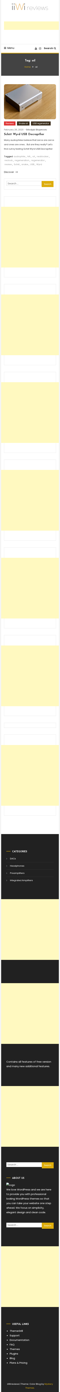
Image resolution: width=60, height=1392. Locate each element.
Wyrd (39, 164)
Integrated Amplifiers (21, 880)
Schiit (17, 164)
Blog (12, 1358)
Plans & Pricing (18, 1363)
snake (25, 164)
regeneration (22, 160)
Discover (9, 172)
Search (48, 48)
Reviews (10, 123)
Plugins (14, 1353)
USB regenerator (41, 123)
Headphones (17, 865)
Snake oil (23, 123)
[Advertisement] (32, 25)
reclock (8, 160)
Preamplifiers (17, 873)
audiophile (19, 156)
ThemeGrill (16, 1331)
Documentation (19, 1340)
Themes (15, 1349)
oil (33, 156)
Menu (10, 48)
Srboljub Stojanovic (36, 129)
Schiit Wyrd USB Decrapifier (24, 134)
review (8, 164)
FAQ (12, 1344)
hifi (28, 156)
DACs (13, 858)
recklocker (42, 156)
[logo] (10, 1185)
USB (32, 164)
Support (15, 1335)
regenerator (38, 160)
